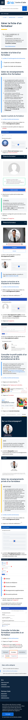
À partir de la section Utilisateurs (12, 62)
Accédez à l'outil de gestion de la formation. (13, 58)
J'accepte (7, 714)
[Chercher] (24, 8)
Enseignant (4, 696)
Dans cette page (5, 13)
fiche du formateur (14, 638)
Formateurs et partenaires (15, 370)
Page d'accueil (5, 682)
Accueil (4, 17)
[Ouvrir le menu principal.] (2, 2)
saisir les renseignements (18, 372)
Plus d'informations (10, 46)
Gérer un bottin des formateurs (11, 668)
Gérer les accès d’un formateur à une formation (15, 673)
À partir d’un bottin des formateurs (13, 66)
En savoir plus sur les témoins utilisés (12, 717)
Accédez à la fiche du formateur (10, 119)
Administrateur (12, 17)
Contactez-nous (5, 686)
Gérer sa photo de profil (12, 276)
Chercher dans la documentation (10, 8)
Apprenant (4, 693)
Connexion (4, 684)
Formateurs (20, 17)
